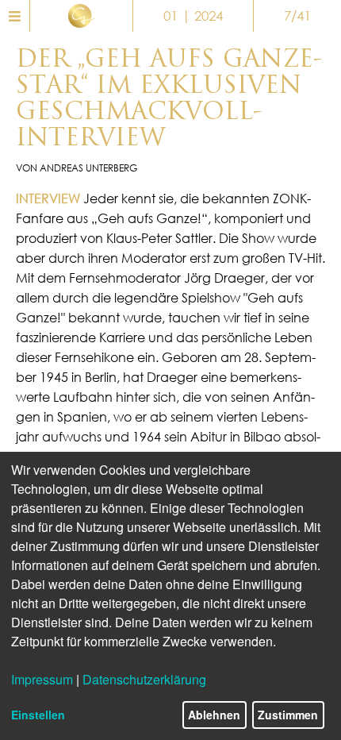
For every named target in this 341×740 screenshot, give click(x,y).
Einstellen (38, 715)
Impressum (42, 679)
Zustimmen (288, 715)
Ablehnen (214, 715)
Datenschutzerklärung (144, 679)
